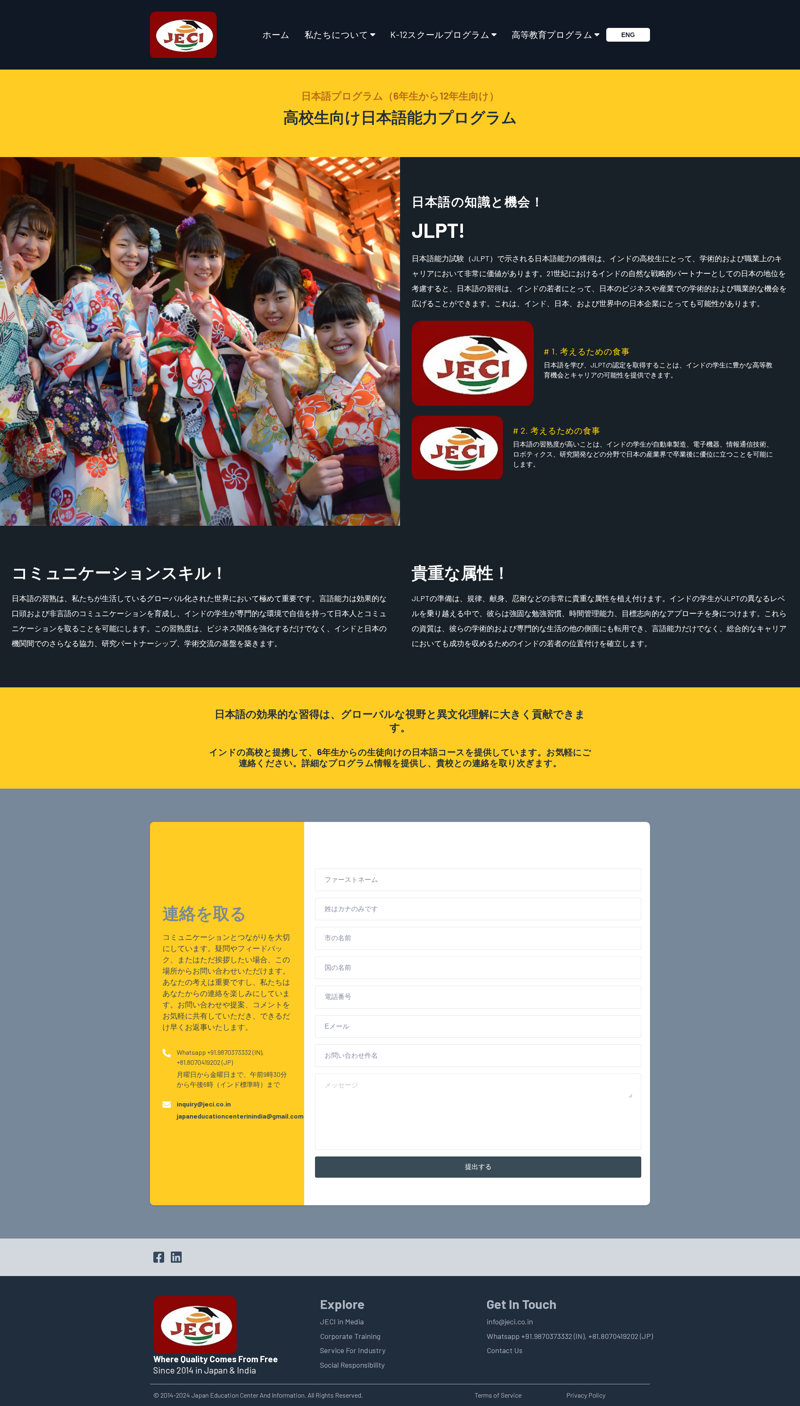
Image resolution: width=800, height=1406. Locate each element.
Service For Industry (352, 1350)
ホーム (276, 34)
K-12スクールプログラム (440, 34)
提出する (478, 1166)
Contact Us (504, 1350)
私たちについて (336, 34)
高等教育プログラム (552, 34)
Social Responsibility (352, 1364)
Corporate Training (350, 1336)
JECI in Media (342, 1321)
